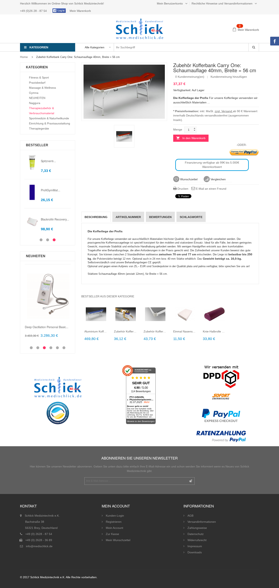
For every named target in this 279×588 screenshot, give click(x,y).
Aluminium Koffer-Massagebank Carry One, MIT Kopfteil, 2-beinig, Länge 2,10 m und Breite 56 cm (96, 331)
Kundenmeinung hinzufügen (229, 76)
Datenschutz (195, 534)
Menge (177, 129)
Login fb (58, 10)
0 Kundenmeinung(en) (189, 76)
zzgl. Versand (224, 111)
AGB (190, 515)
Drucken (182, 188)
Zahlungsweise (197, 527)
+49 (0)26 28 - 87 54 (34, 10)
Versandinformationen (201, 521)
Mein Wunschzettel (118, 540)
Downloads (194, 552)
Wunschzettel (188, 179)
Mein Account (114, 527)
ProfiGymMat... (50, 190)
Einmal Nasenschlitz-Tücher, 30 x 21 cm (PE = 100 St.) (185, 331)
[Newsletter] (190, 481)
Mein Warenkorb (80, 10)
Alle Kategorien (94, 47)
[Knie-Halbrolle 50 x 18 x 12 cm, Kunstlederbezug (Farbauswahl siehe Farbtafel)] (214, 314)
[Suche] (253, 47)
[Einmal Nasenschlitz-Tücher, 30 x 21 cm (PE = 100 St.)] (185, 314)
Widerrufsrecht (196, 540)
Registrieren (114, 521)
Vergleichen (218, 179)
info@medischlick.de (39, 546)
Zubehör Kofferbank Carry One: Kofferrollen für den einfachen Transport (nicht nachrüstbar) (155, 331)
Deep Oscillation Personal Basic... (46, 327)
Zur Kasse (112, 534)
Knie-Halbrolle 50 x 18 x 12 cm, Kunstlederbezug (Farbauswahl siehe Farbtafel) (214, 331)
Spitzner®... (48, 161)
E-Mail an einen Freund (210, 188)
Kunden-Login (115, 515)
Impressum (194, 546)
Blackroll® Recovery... (55, 219)
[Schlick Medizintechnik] (139, 29)
